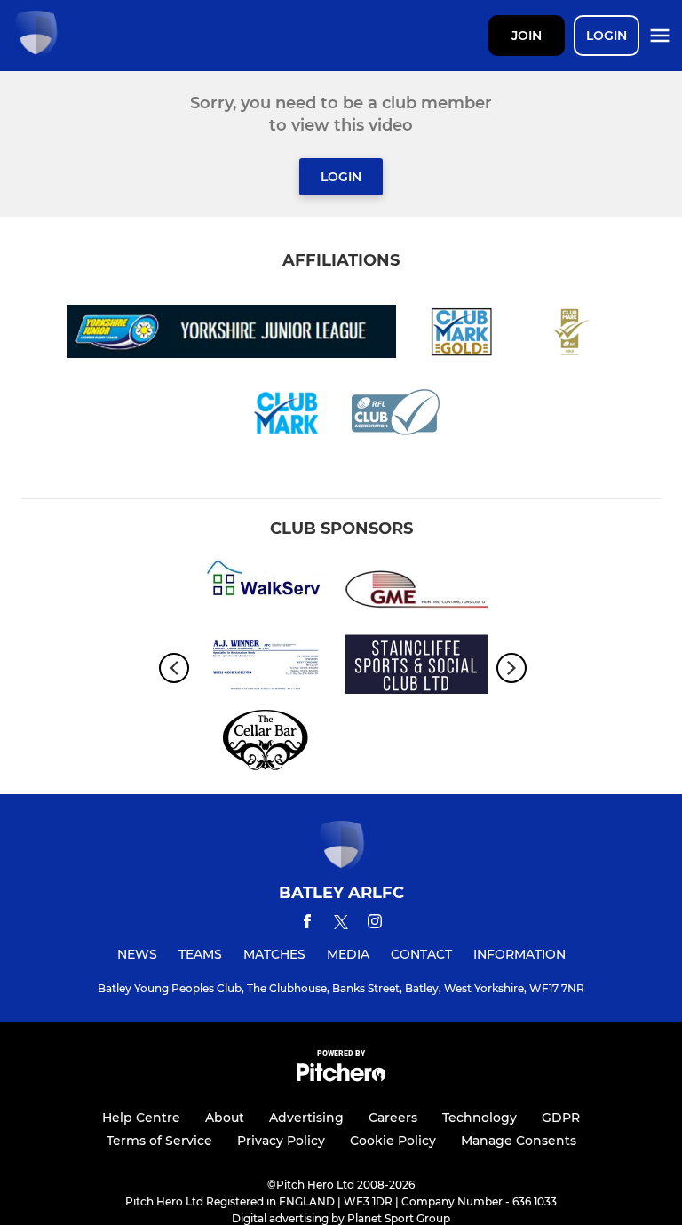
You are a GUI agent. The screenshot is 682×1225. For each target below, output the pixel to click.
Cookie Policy (393, 1141)
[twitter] (341, 924)
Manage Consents (518, 1141)
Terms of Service (159, 1141)
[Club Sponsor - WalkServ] (265, 592)
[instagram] (375, 924)
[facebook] (307, 924)
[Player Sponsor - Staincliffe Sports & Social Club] (416, 667)
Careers (393, 1118)
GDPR (561, 1118)
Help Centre (141, 1118)
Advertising (306, 1118)
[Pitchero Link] (341, 1077)
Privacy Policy (281, 1141)
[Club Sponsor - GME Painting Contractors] (416, 592)
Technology (479, 1118)
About (224, 1118)
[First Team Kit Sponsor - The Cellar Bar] (265, 743)
